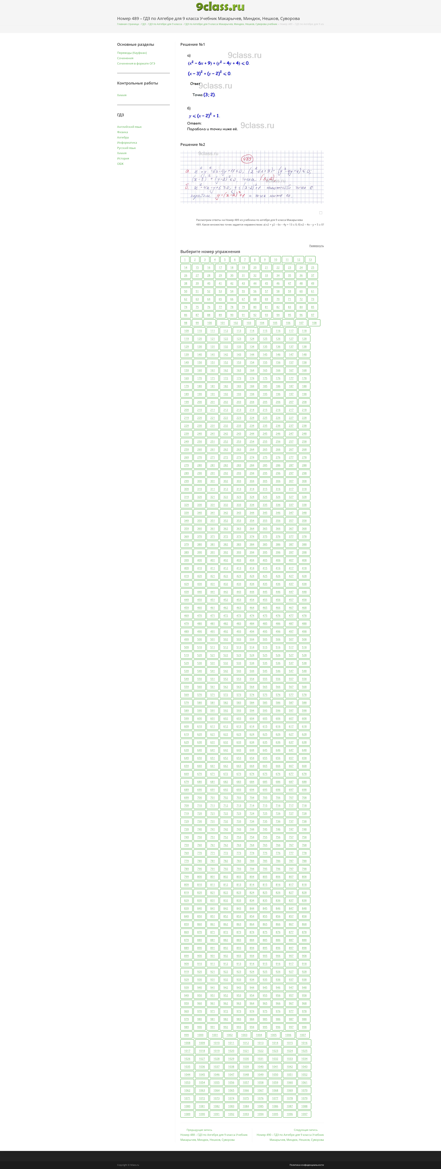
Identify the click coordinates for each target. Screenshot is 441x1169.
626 (278, 734)
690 (199, 789)
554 (252, 678)
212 (225, 409)
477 (291, 615)
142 (225, 354)
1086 (275, 1106)
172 (225, 378)
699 (186, 797)
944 (252, 987)
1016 (304, 1042)
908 (304, 955)
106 (288, 322)
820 (199, 892)
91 (243, 315)
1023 (275, 1050)
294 (252, 473)
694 (252, 789)
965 (265, 1003)
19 (243, 267)
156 (278, 362)
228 (304, 417)
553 (239, 678)
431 (212, 584)
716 (278, 805)
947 (291, 987)
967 (291, 1003)
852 (225, 916)
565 (265, 686)
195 (265, 394)
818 (304, 884)
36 (301, 275)
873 (239, 932)
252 (225, 441)
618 (304, 726)
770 (199, 853)
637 (291, 742)
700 (199, 797)
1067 (260, 1090)
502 (225, 639)
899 (186, 955)
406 (278, 560)
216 (278, 409)
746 (278, 829)
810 (199, 884)
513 (239, 647)
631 (212, 742)
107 (301, 322)
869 (186, 932)
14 (185, 267)
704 (252, 797)
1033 (290, 1058)
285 (265, 465)
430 (199, 584)
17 (220, 267)
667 (291, 766)
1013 (260, 1042)
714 (252, 805)
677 (291, 773)
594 (252, 710)
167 (291, 370)
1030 (246, 1058)
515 (265, 647)
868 (304, 924)
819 (186, 892)
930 (199, 979)
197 (291, 394)
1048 (246, 1074)
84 (301, 307)
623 (239, 734)
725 (265, 813)
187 (291, 386)
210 (199, 409)
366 (278, 528)
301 (212, 481)
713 (239, 805)
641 (212, 750)
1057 (246, 1082)
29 (220, 275)
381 (212, 544)
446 (278, 591)
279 (186, 465)
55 (243, 291)
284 (252, 465)
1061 (304, 1082)
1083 (231, 1106)
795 (265, 868)
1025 (304, 1050)
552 (225, 678)
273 (239, 457)
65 (220, 299)
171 (212, 378)
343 (239, 512)
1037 (216, 1066)
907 (291, 955)
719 (186, 813)
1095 (275, 1114)
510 (199, 647)
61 (312, 291)
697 (291, 789)
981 (212, 1019)
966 (278, 1003)
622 (225, 734)
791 (212, 868)
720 (199, 813)
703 (239, 797)
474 (252, 615)
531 (212, 663)
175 (265, 378)
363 (239, 528)
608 (304, 718)
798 (304, 868)
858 (304, 916)
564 (252, 686)
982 (225, 1019)
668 (304, 766)
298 (304, 473)
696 (278, 789)
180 (199, 386)
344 (252, 512)
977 (291, 1011)
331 (212, 504)
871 (212, 932)
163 (239, 370)
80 (255, 307)
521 (212, 655)
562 (225, 686)
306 (278, 481)
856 (278, 916)
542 (225, 671)
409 (186, 568)
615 (265, 726)
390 (199, 552)
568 (304, 686)
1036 (202, 1066)
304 (252, 481)
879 (186, 940)
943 (239, 987)
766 (278, 845)
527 (291, 655)
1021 (246, 1050)
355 (265, 520)
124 (252, 338)
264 (252, 449)
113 (239, 330)
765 (265, 845)
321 (212, 496)
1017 (187, 1050)
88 (208, 315)
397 (291, 552)
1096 (290, 1114)
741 (212, 829)
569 (186, 694)
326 (278, 496)
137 (291, 346)
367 (291, 528)
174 (252, 378)
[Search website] (322, 19)
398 (304, 552)
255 (265, 441)
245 (265, 433)
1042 (290, 1066)
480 (199, 623)
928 (304, 971)
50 (185, 291)
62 (185, 299)
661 (212, 766)
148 (304, 354)
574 (252, 694)
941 (212, 987)
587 (291, 702)
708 (304, 797)
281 (212, 465)
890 (199, 948)
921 (212, 971)
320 (199, 496)
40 (208, 283)
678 (304, 773)
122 (225, 338)
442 (225, 591)
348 (304, 512)
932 (225, 979)
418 (304, 568)
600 (199, 718)
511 (212, 647)
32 (255, 275)
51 (197, 291)
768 (304, 845)
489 (186, 631)
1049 (260, 1074)
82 (278, 307)
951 (212, 995)
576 (278, 694)
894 (252, 948)
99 (197, 322)
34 (278, 275)
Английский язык (129, 127)
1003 (244, 1035)
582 (225, 702)
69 (266, 299)
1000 (200, 1035)
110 (199, 330)
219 (186, 417)
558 (304, 678)
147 (291, 354)
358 (304, 520)
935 (265, 979)
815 (265, 884)
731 (212, 821)
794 (252, 868)
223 (239, 417)
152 (225, 362)
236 (278, 425)
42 (231, 283)
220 (199, 417)
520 (199, 655)
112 (225, 330)
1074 (231, 1098)
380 (199, 544)
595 (265, 710)
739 (186, 829)
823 (239, 892)
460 (199, 607)
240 (199, 433)
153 (239, 362)
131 (212, 346)
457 (291, 599)
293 (239, 473)
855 (265, 916)
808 (304, 876)
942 (225, 987)
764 (252, 845)
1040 (260, 1066)
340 (199, 512)
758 (304, 837)
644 (252, 750)
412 (225, 568)
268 (304, 449)
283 (239, 465)
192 (225, 394)
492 (225, 631)
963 (239, 1003)
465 (265, 607)
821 (212, 892)
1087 (290, 1106)
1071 (187, 1098)
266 (278, 449)
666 (278, 766)
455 (265, 599)
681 (212, 781)
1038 (231, 1066)
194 (252, 394)
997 (291, 1027)
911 (212, 963)
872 (225, 932)
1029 (231, 1058)
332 (225, 504)
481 (212, 623)
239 (186, 433)
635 (265, 742)
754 (252, 837)
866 (278, 924)
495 (265, 631)
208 (304, 402)
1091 (216, 1114)
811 (212, 884)
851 (212, 916)
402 (225, 560)
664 (252, 766)
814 (252, 884)
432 (225, 584)
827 (291, 892)
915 (265, 963)
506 (278, 639)
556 (278, 678)
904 (252, 955)
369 (186, 536)
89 (220, 315)
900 (199, 955)
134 (252, 346)
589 (186, 710)
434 (252, 584)
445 (265, 591)
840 (199, 908)
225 (265, 417)
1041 (275, 1066)
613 (239, 726)
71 (289, 299)
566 (278, 686)
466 (278, 607)
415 (265, 568)
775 (265, 853)
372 (225, 536)
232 (225, 425)
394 (252, 552)
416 (278, 568)
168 (304, 370)
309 (186, 489)
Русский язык (126, 148)
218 (304, 409)
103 (249, 322)
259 (186, 449)
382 (225, 544)
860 (199, 924)
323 (239, 496)
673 (239, 773)
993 (239, 1027)
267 (291, 449)
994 (252, 1027)
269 (186, 457)
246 (278, 433)
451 (212, 599)
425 (265, 576)
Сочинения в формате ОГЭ (136, 63)
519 (186, 655)
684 (252, 781)
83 (289, 307)
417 (291, 568)
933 (239, 979)
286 (278, 465)
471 (212, 615)
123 (239, 338)
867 (291, 924)
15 (197, 267)
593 (239, 710)
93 (266, 315)
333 (239, 504)
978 (304, 1011)
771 (212, 853)
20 (255, 267)
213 (239, 409)
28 (208, 275)
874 (252, 932)
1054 (202, 1082)
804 (252, 876)
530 (199, 663)
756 (278, 837)
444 (252, 591)
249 (186, 441)
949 (186, 995)
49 (312, 283)
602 (225, 718)
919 (186, 971)
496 (278, 631)
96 (301, 315)
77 (220, 307)
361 (212, 528)
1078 (290, 1098)
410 (199, 568)
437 (291, 584)
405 (265, 560)
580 (199, 702)
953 (239, 995)
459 (186, 607)
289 (186, 473)
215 (265, 409)
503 (239, 639)
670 (199, 773)
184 (252, 386)
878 (304, 932)
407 (291, 560)
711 (212, 805)
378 (304, 536)
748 (304, 829)
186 (278, 386)
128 (304, 338)
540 (199, 671)
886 (278, 940)
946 (278, 987)
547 (291, 671)
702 (225, 797)
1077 (275, 1098)
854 (252, 916)
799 (186, 876)
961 (212, 1003)
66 (231, 299)
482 (225, 623)
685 (265, 781)
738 (304, 821)
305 (265, 481)
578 (304, 694)
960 (199, 1003)
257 (291, 441)
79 (243, 307)
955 (265, 995)
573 (239, 694)
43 (243, 283)
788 (304, 860)
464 (252, 607)
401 (212, 560)
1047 (231, 1074)
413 (239, 568)
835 (265, 900)
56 (255, 291)
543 (239, 671)
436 (278, 584)
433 (239, 584)
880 (199, 940)
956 (278, 995)
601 (212, 718)
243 (239, 433)
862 (225, 924)
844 (252, 908)
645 (265, 750)
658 (304, 758)
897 (291, 948)
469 (186, 615)
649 (186, 758)
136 (278, 346)
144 (252, 354)
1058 (260, 1082)
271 (212, 457)
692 (225, 789)
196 (278, 394)
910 (199, 963)
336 (278, 504)
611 (212, 726)
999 (186, 1035)
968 (304, 1003)
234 (252, 425)
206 (278, 402)
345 (265, 512)
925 (265, 971)
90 (231, 315)
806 (278, 876)
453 (239, 599)
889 (186, 948)
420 (199, 576)
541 (212, 671)
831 (212, 900)
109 (186, 330)
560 (199, 686)
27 (197, 275)
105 (275, 322)
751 (212, 837)
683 (239, 781)
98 (185, 322)
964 (252, 1003)
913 (239, 963)
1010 (216, 1042)
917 (291, 963)
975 (265, 1011)
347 (291, 512)
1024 (290, 1050)
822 (225, 892)
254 (252, 441)
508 (304, 639)
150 (199, 362)
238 (304, 425)
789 (186, 868)
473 (239, 615)
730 (199, 821)
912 (225, 963)
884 (252, 940)
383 (239, 544)
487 (291, 623)
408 (304, 560)
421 (212, 576)
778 (304, 853)
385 (265, 544)
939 (186, 987)
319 (186, 496)
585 (265, 702)
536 (278, 663)
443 (239, 591)
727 (291, 813)
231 (212, 425)
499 (186, 639)
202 (225, 402)
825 (265, 892)
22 (278, 267)
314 (252, 489)
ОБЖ (120, 164)
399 (186, 560)
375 (265, 536)
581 (212, 702)
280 (199, 465)
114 (252, 330)
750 (199, 837)
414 (252, 568)
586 (278, 702)
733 (239, 821)
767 (291, 845)
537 (291, 663)
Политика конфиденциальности (307, 1164)
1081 (202, 1106)
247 (291, 433)
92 (255, 315)
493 (239, 631)
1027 (202, 1058)
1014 (275, 1042)
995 (265, 1027)
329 (186, 504)
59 (289, 291)
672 (225, 773)
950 (199, 995)
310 (199, 489)
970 (199, 1011)
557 (291, 678)
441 (212, 591)
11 (287, 259)
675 (265, 773)
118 (304, 330)
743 (239, 829)
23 (289, 267)
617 (291, 726)
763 (239, 845)
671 (212, 773)
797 (291, 868)
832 (225, 900)
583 (239, 702)
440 (199, 591)
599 (186, 718)
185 (265, 386)
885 (265, 940)
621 (212, 734)
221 (212, 417)
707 (291, 797)
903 (239, 955)
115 (265, 330)
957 (291, 995)
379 (186, 544)
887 (291, 940)
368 (304, 528)
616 (278, 726)
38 (185, 283)
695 (265, 789)
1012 (246, 1042)
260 (199, 449)
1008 (187, 1042)
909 (186, 963)
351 (212, 520)
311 (212, 489)
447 (291, 591)
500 (199, 639)
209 (186, 409)
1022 (260, 1050)
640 (199, 750)
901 (212, 955)
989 (186, 1027)
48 (301, 283)
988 (304, 1019)
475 (265, 615)
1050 (275, 1074)
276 (278, 457)
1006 (288, 1035)
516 (278, 647)
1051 (290, 1074)
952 (225, 995)
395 (265, 552)
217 (291, 409)
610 (199, 726)
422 (225, 576)
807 (291, 876)
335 (265, 504)
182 (225, 386)
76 (208, 307)
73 (312, 299)
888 (304, 940)
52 (208, 291)
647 (291, 750)
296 (278, 473)
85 (312, 307)
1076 (260, 1098)
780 (199, 860)
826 (278, 892)
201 (212, 402)
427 (291, 576)
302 (225, 481)
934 (252, 979)
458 (304, 599)
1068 (275, 1090)
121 (212, 338)
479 (186, 623)
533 (239, 663)
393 (239, 552)
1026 (187, 1058)
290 (199, 473)
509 (186, 647)
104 (262, 322)
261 (212, 449)
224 (252, 417)
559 (186, 686)
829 (186, 900)
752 (225, 837)
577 (291, 694)
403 (239, 560)
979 (186, 1019)
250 (199, 441)
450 (199, 599)
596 (278, 710)
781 (212, 860)
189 (186, 394)
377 (291, 536)
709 (186, 805)
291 (212, 473)
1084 (246, 1106)
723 (239, 813)
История (123, 158)
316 (278, 489)
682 (225, 781)
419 (186, 576)
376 (278, 536)
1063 (202, 1090)
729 (186, 821)
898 (304, 948)
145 (265, 354)
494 (252, 631)
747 (291, 829)
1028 (216, 1058)
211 (212, 409)
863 (239, 924)
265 (265, 449)
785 (265, 860)
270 (199, 457)
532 (225, 663)
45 (266, 283)
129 (186, 346)
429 (186, 584)
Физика (122, 132)
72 (301, 299)
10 (275, 259)
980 (199, 1019)
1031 (260, 1058)
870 (199, 932)
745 (265, 829)
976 (278, 1011)
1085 (260, 1106)
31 (243, 275)
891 (212, 948)
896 (278, 948)
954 (252, 995)
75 (197, 307)
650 (199, 758)
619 (186, 734)
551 (212, 678)
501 (212, 639)
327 (291, 496)
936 (278, 979)
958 (304, 995)
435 (265, 584)
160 (199, 370)
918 (304, 963)
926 (278, 971)
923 (239, 971)
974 (252, 1011)
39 (197, 283)
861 (212, 924)
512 (225, 647)
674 (252, 773)
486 (278, 623)
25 (312, 267)
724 (252, 813)
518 (304, 647)
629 (186, 742)
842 (225, 908)
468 (304, 607)
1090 (202, 1114)
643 (239, 750)
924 (252, 971)
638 (304, 742)
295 (265, 473)
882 (225, 940)
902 (225, 955)
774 (252, 853)
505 (265, 639)
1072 (202, 1098)
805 (265, 876)
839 (186, 908)
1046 (216, 1074)
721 (212, 813)
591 (212, 710)
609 (186, 726)
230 (199, 425)
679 (186, 781)
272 (225, 457)
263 (239, 449)
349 (186, 520)
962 (225, 1003)
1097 (304, 1114)
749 (186, 837)
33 (266, 275)
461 (212, 607)
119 (186, 338)
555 (265, 678)
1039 (246, 1066)
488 (304, 623)
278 (304, 457)
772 (225, 853)
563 (239, 686)
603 (239, 718)
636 (278, 742)
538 (304, 663)
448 (304, 591)
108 (314, 322)
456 (278, 599)
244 (252, 433)
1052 (304, 1074)
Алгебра (123, 137)
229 (186, 425)
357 (291, 520)
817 (291, 884)
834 (252, 900)
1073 (216, 1098)
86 (185, 315)
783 (239, 860)
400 (199, 560)
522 (225, 655)
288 (304, 465)
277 (291, 457)
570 (199, 694)
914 (252, 963)
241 (212, 433)
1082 (216, 1106)
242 (225, 433)
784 (252, 860)
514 (252, 647)
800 (199, 876)
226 (278, 417)
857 (291, 916)
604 (252, 718)
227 (291, 417)
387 (291, 544)
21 (266, 267)
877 (291, 932)
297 (291, 473)
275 (265, 457)
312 (225, 489)
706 (278, 797)
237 (291, 425)
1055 (216, 1082)
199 (186, 402)
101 (222, 322)
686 (278, 781)
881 (212, 940)
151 (212, 362)
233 (239, 425)
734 (252, 821)
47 (289, 283)
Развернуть (316, 245)
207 (291, 402)
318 (304, 489)
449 (186, 599)
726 (278, 813)
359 (186, 528)
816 (278, 884)
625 (265, 734)
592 (225, 710)
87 (197, 315)
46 (278, 283)
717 (291, 805)
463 (239, 607)
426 (278, 576)
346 (278, 512)
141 (212, 354)
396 (278, 552)
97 (312, 315)
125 (265, 338)
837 (291, 900)
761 (212, 845)
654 (252, 758)
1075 (246, 1098)
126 (278, 338)
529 (186, 663)
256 (278, 441)
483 (239, 623)
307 (291, 481)
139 (186, 354)
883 (239, 940)
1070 (304, 1090)
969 (186, 1011)
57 (266, 291)
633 (239, 742)
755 (265, 837)
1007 (303, 1035)
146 (278, 354)
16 (208, 267)
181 (212, 386)
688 (304, 781)
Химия (121, 95)
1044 (187, 1074)
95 (289, 315)
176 (278, 378)
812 (225, 884)
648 (304, 750)
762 (225, 845)
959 (186, 1003)
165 (265, 370)
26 (185, 275)
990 (199, 1027)
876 (278, 932)
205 (265, 402)
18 (231, 267)
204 (252, 402)
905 (265, 955)
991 (212, 1027)
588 (304, 702)
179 (186, 386)
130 (199, 346)
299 (186, 481)
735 (265, 821)
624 (252, 734)
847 (291, 908)
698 (304, 789)
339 (186, 512)
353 (239, 520)
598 (304, 710)
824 (252, 892)
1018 (202, 1050)
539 (186, 671)
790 (199, 868)
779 (186, 860)
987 (291, 1019)
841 (212, 908)
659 (186, 766)
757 (291, 837)
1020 (231, 1050)
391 (212, 552)
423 (239, 576)
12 (298, 259)
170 (199, 378)
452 (225, 599)
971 (212, 1011)
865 (265, 924)
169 (186, 378)
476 (278, 615)
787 (291, 860)
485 (265, 623)
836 (278, 900)
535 (265, 663)
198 (304, 394)
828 (304, 892)
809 (186, 884)
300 (199, 481)
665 (265, 766)
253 (239, 441)
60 (301, 291)
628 (304, 734)
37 (312, 275)
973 (239, 1011)
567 (291, 686)
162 (225, 370)
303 (239, 481)
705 (265, 797)
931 (212, 979)
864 (252, 924)
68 (255, 299)
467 (291, 607)
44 (255, 283)
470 (199, 615)
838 (304, 900)
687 (291, 781)
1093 (246, 1114)
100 (209, 322)
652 (225, 758)
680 (199, 781)
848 (304, 908)
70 (278, 299)
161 (212, 370)
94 (278, 315)
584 (252, 702)
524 (252, 655)
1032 (275, 1058)
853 (239, 916)
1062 (187, 1090)
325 (265, 496)
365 (265, 528)
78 (231, 307)
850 (199, 916)
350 (199, 520)
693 (239, 789)
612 (225, 726)
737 (291, 821)
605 (265, 718)
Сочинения (125, 58)
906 (278, 955)
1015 (290, 1042)
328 (304, 496)
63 (197, 299)
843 (239, 908)
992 (225, 1027)
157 (291, 362)
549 (186, 678)
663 (239, 766)
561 (212, 686)
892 (225, 948)
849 (186, 916)
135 (265, 346)
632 (225, 742)
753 (239, 837)
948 (304, 987)
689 (186, 789)
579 (186, 702)
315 (265, 489)
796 (278, 868)
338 (304, 504)
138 (304, 346)
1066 (246, 1090)
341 (212, 512)
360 (199, 528)
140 (199, 354)
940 (199, 987)
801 (212, 876)
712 (225, 805)
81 (266, 307)
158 (304, 362)
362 (225, 528)
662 (225, 766)
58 (278, 291)
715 (265, 805)
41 (220, 283)
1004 (259, 1035)
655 (265, 758)
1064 (216, 1090)
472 (225, 615)
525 (265, 655)
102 (235, 322)
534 (252, 663)
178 (304, 378)
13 (310, 259)
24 (301, 267)
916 (278, 963)
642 (225, 750)
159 (186, 370)
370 (199, 536)
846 (278, 908)
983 (239, 1019)
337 (291, 504)
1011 (231, 1042)
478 (304, 615)
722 (225, 813)
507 (291, 639)
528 (304, 655)
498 (304, 631)
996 (278, 1027)
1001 (215, 1035)
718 (304, 805)
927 (291, 971)
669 (186, 773)
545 (265, 671)
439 (186, 591)
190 (199, 394)
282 (225, 465)
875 (265, 932)
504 (252, 639)
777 (291, 853)
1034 (304, 1058)
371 (212, 536)
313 (239, 489)
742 (225, 829)
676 (278, 773)
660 (199, 766)
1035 (187, 1066)
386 (278, 544)
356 (278, 520)
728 (304, 813)
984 (252, 1019)
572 (225, 694)
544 (252, 671)
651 (212, 758)
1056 (231, 1082)
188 (304, 386)
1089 (187, 1114)
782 (225, 860)
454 (252, 599)
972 (225, 1011)
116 (278, 330)
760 (199, 845)
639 (186, 750)
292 (225, 473)
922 (225, 971)
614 (252, 726)
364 (252, 528)
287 (291, 465)
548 (304, 671)
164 (252, 370)
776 (278, 853)
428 (304, 576)
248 (304, 433)
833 (239, 900)
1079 (304, 1098)
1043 (304, 1066)
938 (304, 979)
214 (252, 409)
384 (252, 544)
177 (291, 378)
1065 (231, 1090)
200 (199, 402)
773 (239, 853)
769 (186, 853)
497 (291, 631)
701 (212, 797)
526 (278, 655)
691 (212, 789)
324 (252, 496)
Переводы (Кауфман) (132, 53)
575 (265, 694)
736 (278, 821)
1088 (304, 1106)
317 (291, 489)
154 (252, 362)
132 (225, 346)
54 (231, 291)
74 (185, 307)
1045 (202, 1074)
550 (199, 678)
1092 (231, 1114)
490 (199, 631)
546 (278, 671)
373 (239, 536)
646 (278, 750)
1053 (187, 1082)
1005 (273, 1035)
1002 (230, 1035)
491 (212, 631)
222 (225, 417)
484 (252, 623)
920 (199, 971)
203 (239, 402)
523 (239, 655)
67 (243, 299)
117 (291, 330)
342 (225, 512)
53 (220, 291)
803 (239, 876)
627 (291, 734)
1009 (202, 1042)
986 (278, 1019)
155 (265, 362)
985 (265, 1019)
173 (239, 378)
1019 (216, 1050)
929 (186, 979)
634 (252, 742)
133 (239, 346)
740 (199, 829)
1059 (275, 1082)
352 (225, 520)
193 (239, 394)
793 (239, 868)
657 (291, 758)
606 (278, 718)
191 (212, 394)
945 (265, 987)
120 (199, 338)
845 (265, 908)
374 (252, 536)
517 (291, 647)
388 (304, 544)
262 (225, 449)
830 (199, 900)
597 (291, 710)
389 (186, 552)
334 (252, 504)
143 (239, 354)
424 (252, 576)
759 (186, 845)
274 (252, 457)
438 (304, 584)
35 (289, 275)
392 (225, 552)
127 (291, 338)
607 (291, 718)
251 (212, 441)
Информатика (127, 142)
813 (239, 884)
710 (199, 805)
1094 (260, 1114)
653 (239, 758)
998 (304, 1027)
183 (239, 386)
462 (225, 607)
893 (239, 948)
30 (231, 275)
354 (252, 520)
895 (265, 948)
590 (199, 710)
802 (225, 876)
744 (252, 829)
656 (278, 758)
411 (212, 568)
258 (304, 441)
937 (291, 979)
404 (252, 560)
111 (212, 330)
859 (186, 924)
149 (186, 362)
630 (199, 742)
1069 (290, 1090)
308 (304, 481)
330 (199, 504)
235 (265, 425)
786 (278, 860)
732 (225, 821)
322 (225, 496)
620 (199, 734)
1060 (290, 1082)
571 (212, 694)
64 (208, 299)
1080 (187, 1106)
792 (225, 868)
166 (278, 370)
